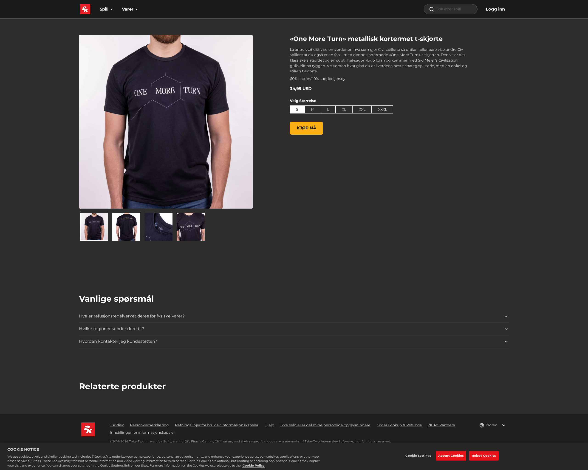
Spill (104, 9)
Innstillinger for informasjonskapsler (142, 432)
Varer (127, 9)
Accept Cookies (451, 455)
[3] (191, 227)
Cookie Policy (254, 465)
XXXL (382, 109)
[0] (94, 227)
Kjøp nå (306, 127)
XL (344, 109)
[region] (294, 456)
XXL (362, 109)
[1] (126, 227)
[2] (158, 227)
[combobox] (451, 9)
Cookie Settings (418, 455)
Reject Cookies (484, 455)
